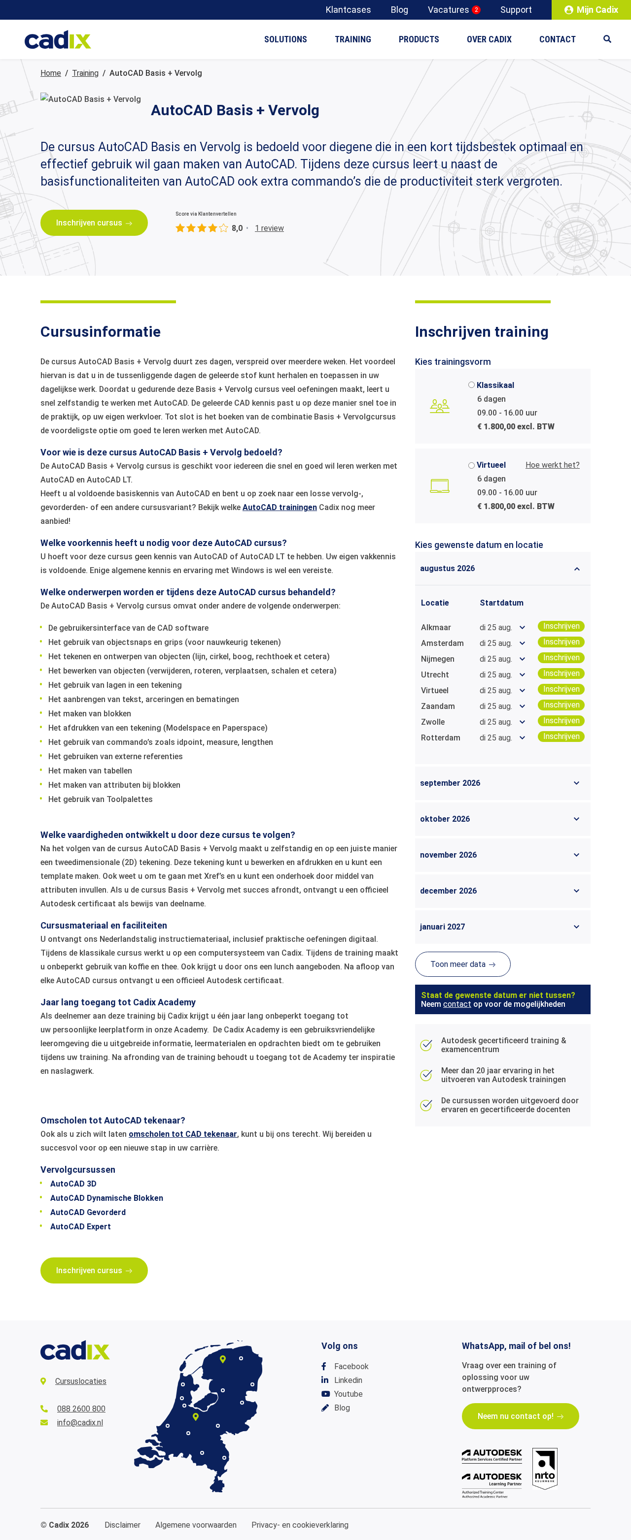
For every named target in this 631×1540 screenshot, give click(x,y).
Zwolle (223, 1390)
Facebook (351, 1366)
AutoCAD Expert (80, 1226)
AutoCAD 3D (73, 1183)
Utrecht (196, 1417)
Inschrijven (561, 626)
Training (353, 39)
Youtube (348, 1394)
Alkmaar (183, 1384)
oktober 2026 (445, 819)
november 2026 (448, 855)
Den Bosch (188, 1433)
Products (419, 39)
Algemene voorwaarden (196, 1525)
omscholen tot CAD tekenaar (183, 1134)
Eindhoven (202, 1453)
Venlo (224, 1458)
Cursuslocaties (80, 1381)
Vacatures (453, 9)
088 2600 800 (81, 1408)
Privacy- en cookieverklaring (300, 1525)
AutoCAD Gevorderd (88, 1212)
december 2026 (448, 891)
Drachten (223, 1359)
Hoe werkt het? (553, 465)
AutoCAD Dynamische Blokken (106, 1198)
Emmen (252, 1384)
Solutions (285, 39)
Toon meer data (458, 964)
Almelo (242, 1403)
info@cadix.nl (80, 1422)
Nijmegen (218, 1426)
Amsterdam (184, 1406)
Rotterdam (168, 1426)
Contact (557, 39)
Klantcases (348, 9)
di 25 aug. (496, 627)
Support (516, 9)
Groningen (241, 1358)
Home (50, 73)
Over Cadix (489, 39)
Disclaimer (122, 1525)
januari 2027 (442, 926)
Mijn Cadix (597, 9)
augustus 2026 (447, 568)
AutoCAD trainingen (280, 507)
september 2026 (450, 783)
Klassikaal (495, 385)
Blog (399, 9)
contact (457, 1004)
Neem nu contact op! (516, 1416)
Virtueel (491, 465)
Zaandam (182, 1398)
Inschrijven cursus (89, 222)
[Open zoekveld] (612, 39)
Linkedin (348, 1380)
